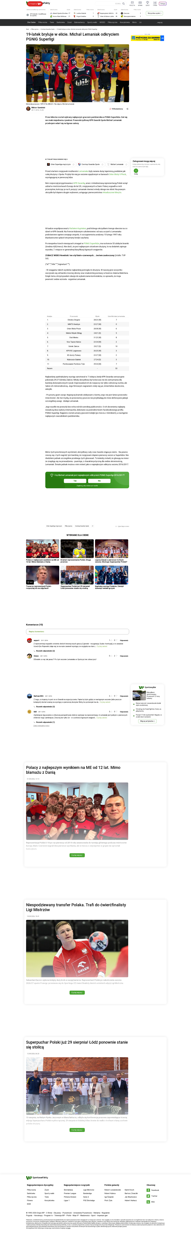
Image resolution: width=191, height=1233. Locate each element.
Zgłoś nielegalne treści (41, 726)
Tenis (52, 22)
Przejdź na (33, 4)
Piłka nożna (42, 22)
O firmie (49, 1213)
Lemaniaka (83, 171)
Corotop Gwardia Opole (48, 29)
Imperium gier (102, 1215)
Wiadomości (85, 1215)
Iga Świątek (109, 1197)
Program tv (48, 1215)
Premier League (70, 1193)
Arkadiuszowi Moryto (112, 192)
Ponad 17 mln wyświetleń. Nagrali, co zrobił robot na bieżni (149, 716)
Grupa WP (41, 1213)
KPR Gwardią (79, 183)
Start (27, 29)
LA (140, 22)
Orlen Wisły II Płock (117, 174)
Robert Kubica (110, 1193)
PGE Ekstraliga (89, 1200)
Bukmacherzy (79, 22)
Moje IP (76, 1215)
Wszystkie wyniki (154, 13)
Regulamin (106, 1213)
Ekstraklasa (68, 1190)
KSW (29, 1204)
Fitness (30, 1200)
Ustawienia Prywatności (82, 1213)
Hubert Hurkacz (131, 1200)
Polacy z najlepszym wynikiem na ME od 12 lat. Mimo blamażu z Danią (42, 561)
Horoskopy (38, 1215)
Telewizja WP (59, 1215)
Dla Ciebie (31, 22)
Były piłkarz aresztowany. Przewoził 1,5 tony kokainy (153, 695)
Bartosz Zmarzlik (131, 1193)
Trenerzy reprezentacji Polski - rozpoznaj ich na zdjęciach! (39, 587)
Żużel (69, 22)
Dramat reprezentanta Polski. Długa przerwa (76, 561)
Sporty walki (92, 22)
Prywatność (67, 1213)
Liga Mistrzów (88, 1190)
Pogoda (29, 1215)
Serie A (86, 1197)
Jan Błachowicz (131, 1197)
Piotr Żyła (108, 1200)
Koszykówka (125, 22)
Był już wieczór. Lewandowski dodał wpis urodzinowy (148, 704)
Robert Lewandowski (112, 1190)
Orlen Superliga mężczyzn (54, 526)
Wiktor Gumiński (38, 108)
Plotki (68, 1215)
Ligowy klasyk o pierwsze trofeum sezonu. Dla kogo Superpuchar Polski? (111, 561)
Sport (93, 1215)
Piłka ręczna (112, 22)
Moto (134, 22)
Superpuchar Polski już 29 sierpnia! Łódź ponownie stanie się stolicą (75, 587)
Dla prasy (57, 1213)
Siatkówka (61, 22)
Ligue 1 (67, 1200)
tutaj (69, 1228)
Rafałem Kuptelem (78, 228)
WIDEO (102, 22)
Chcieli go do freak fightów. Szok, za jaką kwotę (148, 710)
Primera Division (70, 1197)
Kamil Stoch (129, 1190)
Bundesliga (87, 1193)
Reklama (97, 1213)
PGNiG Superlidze (91, 243)
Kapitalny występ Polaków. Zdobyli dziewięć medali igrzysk (109, 587)
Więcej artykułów (147, 721)
